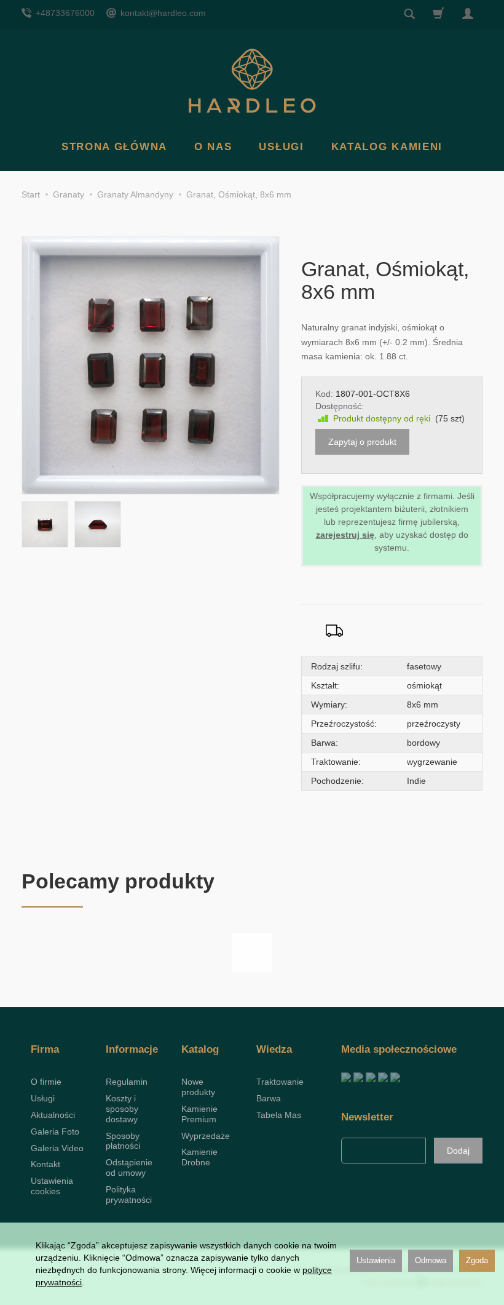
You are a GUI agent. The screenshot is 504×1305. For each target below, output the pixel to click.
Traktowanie (280, 1082)
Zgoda (477, 1260)
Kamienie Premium (199, 1114)
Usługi (281, 147)
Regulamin (127, 1082)
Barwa (268, 1098)
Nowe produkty (198, 1087)
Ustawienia (375, 1260)
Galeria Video (57, 1148)
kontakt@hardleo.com (162, 13)
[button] (337, 630)
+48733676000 (64, 13)
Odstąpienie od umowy (129, 1167)
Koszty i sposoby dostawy (122, 1108)
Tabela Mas (278, 1115)
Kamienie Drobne (199, 1157)
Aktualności (53, 1115)
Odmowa (430, 1260)
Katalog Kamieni (387, 147)
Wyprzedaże (205, 1136)
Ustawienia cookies (52, 1186)
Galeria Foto (55, 1131)
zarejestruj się (345, 535)
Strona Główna (114, 147)
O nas (213, 147)
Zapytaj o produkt (362, 442)
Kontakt (45, 1164)
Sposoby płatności (123, 1141)
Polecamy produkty (118, 881)
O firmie (46, 1082)
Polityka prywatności (129, 1194)
